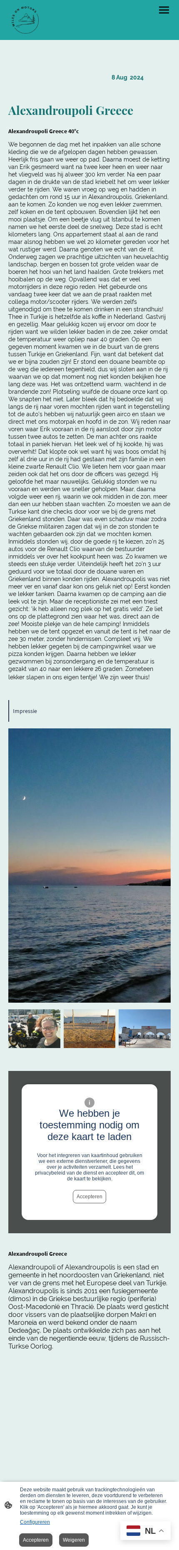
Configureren (35, 1522)
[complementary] (145, 1531)
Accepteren (89, 1197)
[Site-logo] (25, 20)
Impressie (25, 711)
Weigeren (74, 1540)
